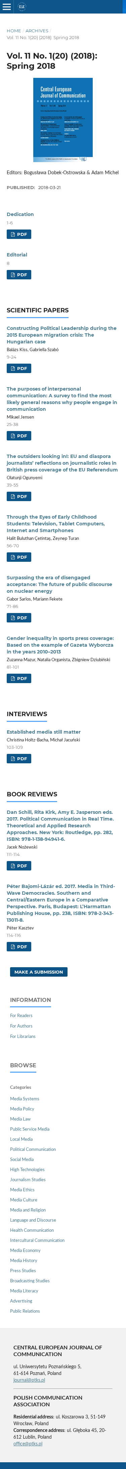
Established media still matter (44, 732)
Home (14, 30)
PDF (21, 234)
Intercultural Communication (37, 1240)
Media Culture (23, 1200)
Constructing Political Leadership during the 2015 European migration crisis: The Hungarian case (62, 335)
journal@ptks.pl (29, 1380)
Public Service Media (29, 1129)
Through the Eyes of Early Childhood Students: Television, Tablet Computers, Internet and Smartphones (56, 523)
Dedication (20, 214)
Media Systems (24, 1099)
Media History (23, 1261)
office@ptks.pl (27, 1444)
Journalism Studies (28, 1180)
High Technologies (27, 1170)
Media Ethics (22, 1190)
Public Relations (25, 1311)
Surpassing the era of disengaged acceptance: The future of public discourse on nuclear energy (59, 584)
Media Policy (22, 1109)
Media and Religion (28, 1210)
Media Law (20, 1119)
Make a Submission (38, 972)
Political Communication (33, 1149)
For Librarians (23, 1037)
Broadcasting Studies (30, 1281)
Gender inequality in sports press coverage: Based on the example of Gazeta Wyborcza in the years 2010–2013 (60, 645)
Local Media (21, 1139)
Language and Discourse (33, 1220)
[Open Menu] (6, 6)
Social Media (22, 1160)
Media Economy (25, 1251)
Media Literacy (24, 1291)
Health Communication (32, 1230)
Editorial (17, 255)
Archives (37, 30)
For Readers (21, 1016)
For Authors (21, 1026)
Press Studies (23, 1271)
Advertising (21, 1301)
